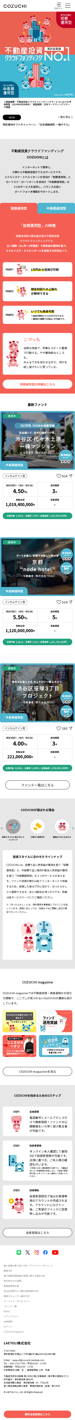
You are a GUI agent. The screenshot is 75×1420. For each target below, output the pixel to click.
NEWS (7, 1311)
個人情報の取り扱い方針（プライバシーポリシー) (28, 1265)
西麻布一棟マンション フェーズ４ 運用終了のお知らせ (35, 124)
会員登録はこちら (37, 1232)
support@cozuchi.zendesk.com (28, 1360)
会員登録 (8, 1321)
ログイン (8, 1326)
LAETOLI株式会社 (17, 1343)
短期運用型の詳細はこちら (37, 384)
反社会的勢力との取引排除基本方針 (21, 1290)
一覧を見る (64, 117)
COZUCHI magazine (14, 1331)
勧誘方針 (8, 1270)
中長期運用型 (56, 208)
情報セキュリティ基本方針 (17, 1296)
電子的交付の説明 (12, 1280)
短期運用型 (19, 208)
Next (72, 830)
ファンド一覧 (10, 1306)
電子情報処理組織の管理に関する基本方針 (24, 1275)
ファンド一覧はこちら (37, 785)
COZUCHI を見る (37, 1071)
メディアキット (11, 1316)
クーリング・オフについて (17, 1301)
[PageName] (15, 6)
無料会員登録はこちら (37, 1414)
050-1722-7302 (17, 1363)
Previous (3, 830)
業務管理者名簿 (11, 1285)
